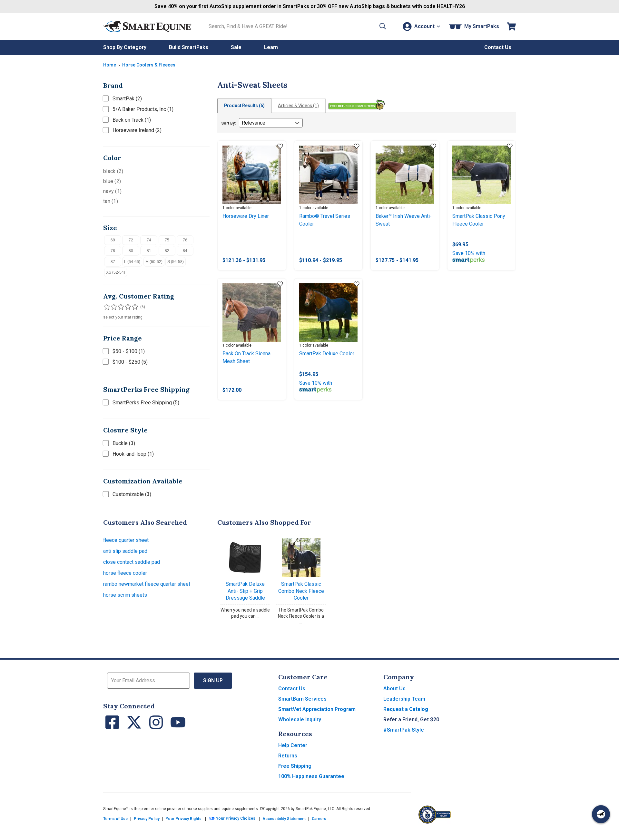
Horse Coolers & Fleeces (148, 64)
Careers (319, 818)
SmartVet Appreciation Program (317, 709)
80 (131, 250)
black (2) (113, 171)
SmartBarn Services (302, 699)
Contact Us (291, 688)
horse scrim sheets (125, 595)
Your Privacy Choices (235, 818)
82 (167, 250)
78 (113, 250)
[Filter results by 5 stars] (132, 307)
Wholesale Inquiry (299, 719)
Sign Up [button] (213, 680)
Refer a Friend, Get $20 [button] (411, 719)
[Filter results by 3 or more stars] (119, 307)
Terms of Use (115, 818)
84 (185, 250)
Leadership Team (404, 699)
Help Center (292, 745)
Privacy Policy (147, 818)
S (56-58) (175, 261)
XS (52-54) (115, 272)
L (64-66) (132, 261)
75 (167, 240)
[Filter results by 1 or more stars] (106, 307)
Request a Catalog (405, 709)
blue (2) (112, 181)
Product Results (244, 105)
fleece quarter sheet (126, 540)
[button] (383, 26)
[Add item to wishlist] (280, 146)
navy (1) (112, 191)
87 (113, 261)
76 (185, 240)
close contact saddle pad (131, 562)
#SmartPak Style (403, 730)
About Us (394, 688)
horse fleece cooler (125, 573)
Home (109, 64)
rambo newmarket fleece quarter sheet (146, 584)
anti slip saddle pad (125, 551)
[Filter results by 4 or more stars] (126, 307)
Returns (287, 756)
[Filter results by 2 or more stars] (113, 307)
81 (149, 250)
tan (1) (110, 201)
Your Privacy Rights (183, 818)
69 (113, 240)
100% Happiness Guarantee (311, 776)
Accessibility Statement (284, 818)
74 (149, 240)
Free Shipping (294, 766)
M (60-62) (153, 261)
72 (131, 240)
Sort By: (228, 123)
